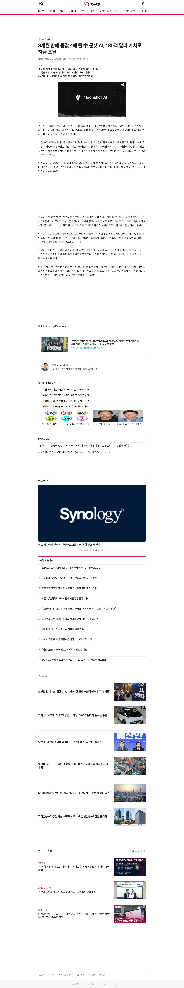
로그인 (41, 975)
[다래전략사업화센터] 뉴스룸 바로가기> (88, 347)
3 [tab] (87, 550)
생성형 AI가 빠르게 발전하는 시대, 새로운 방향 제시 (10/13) (68, 69)
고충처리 (80, 975)
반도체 (52, 11)
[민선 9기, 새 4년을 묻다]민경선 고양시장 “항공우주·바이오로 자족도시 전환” (79, 608)
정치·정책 (130, 11)
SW (48, 39)
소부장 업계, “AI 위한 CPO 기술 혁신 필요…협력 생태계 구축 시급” (74, 691)
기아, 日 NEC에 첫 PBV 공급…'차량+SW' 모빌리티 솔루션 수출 (72, 715)
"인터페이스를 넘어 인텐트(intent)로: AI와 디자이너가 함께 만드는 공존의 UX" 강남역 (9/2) (83, 445)
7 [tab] (99, 550)
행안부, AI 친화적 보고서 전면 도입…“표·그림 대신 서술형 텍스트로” (74, 659)
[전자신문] (92, 4)
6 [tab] (96, 550)
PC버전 (102, 975)
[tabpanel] (92, 516)
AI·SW (41, 11)
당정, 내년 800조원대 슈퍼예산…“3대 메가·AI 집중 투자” (69, 742)
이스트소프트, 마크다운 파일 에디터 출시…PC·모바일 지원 (70, 619)
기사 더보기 (68, 365)
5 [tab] (93, 550)
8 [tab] (102, 550)
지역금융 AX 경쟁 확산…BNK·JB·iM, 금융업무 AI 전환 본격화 (72, 816)
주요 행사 (44, 480)
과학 (118, 11)
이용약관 (51, 975)
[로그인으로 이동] (143, 3)
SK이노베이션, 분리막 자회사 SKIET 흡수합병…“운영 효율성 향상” (74, 793)
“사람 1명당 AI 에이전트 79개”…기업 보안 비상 (64, 649)
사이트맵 (91, 975)
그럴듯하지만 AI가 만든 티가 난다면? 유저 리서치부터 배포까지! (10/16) (74, 452)
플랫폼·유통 (105, 11)
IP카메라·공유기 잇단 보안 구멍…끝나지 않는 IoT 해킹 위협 (71, 578)
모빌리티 (72, 11)
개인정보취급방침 (66, 975)
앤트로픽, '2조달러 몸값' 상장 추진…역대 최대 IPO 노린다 (69, 588)
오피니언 (143, 11)
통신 (84, 11)
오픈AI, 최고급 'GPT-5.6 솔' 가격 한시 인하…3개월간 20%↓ (71, 567)
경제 (93, 11)
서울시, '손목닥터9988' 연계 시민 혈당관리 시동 (65, 598)
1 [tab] (82, 550)
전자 (62, 11)
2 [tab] (85, 550)
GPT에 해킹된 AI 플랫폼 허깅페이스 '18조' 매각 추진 (76, 369)
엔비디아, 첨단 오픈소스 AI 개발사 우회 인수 (63, 629)
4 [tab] (90, 550)
